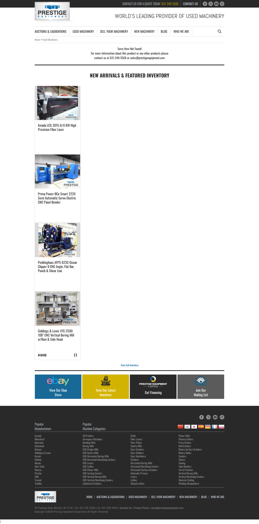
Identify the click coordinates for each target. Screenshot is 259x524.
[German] (208, 427)
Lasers (134, 477)
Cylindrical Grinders (92, 483)
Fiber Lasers (136, 439)
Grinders (135, 460)
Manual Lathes (137, 483)
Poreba (38, 473)
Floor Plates (136, 442)
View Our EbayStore (58, 392)
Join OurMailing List (201, 392)
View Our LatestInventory (106, 392)
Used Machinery (83, 31)
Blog (164, 31)
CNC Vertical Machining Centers (98, 480)
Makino (38, 460)
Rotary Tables (185, 453)
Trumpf (38, 480)
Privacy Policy (141, 508)
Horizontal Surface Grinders (144, 470)
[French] (214, 427)
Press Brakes (185, 442)
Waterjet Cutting (186, 480)
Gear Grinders (137, 449)
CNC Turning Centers (92, 473)
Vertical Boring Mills (188, 473)
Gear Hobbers (137, 453)
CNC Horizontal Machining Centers (99, 460)
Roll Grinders (185, 446)
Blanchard (39, 439)
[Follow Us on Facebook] (205, 4)
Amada (38, 436)
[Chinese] (180, 427)
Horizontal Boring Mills (141, 463)
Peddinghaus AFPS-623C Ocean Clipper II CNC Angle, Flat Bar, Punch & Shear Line (57, 266)
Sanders (182, 456)
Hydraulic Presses (139, 473)
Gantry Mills (136, 446)
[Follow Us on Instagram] (222, 4)
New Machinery (144, 31)
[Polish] (221, 427)
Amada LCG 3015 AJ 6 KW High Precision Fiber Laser (57, 127)
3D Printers (88, 436)
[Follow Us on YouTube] (216, 4)
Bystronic (39, 442)
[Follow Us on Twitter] (210, 4)
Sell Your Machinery (114, 31)
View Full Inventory (129, 365)
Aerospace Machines (92, 439)
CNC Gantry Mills (90, 453)
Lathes (134, 480)
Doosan (38, 449)
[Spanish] (201, 427)
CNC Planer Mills (90, 470)
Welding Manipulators (189, 483)
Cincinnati (39, 446)
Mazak (38, 463)
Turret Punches (186, 470)
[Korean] (187, 427)
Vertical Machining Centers (191, 477)
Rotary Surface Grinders (190, 449)
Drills (133, 436)
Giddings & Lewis (43, 453)
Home (37, 39)
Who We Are (181, 31)
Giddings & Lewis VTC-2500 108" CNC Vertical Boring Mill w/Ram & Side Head (56, 335)
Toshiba (38, 483)
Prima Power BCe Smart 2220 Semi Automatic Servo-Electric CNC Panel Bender (57, 198)
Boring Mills (88, 446)
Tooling (182, 463)
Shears (182, 460)
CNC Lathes (88, 466)
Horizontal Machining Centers (145, 466)
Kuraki (38, 456)
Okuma (38, 470)
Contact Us (190, 3)
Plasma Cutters (186, 439)
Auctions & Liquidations (50, 31)
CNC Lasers (88, 463)
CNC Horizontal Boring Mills (96, 456)
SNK (37, 477)
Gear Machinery (138, 456)
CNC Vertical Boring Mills (94, 477)
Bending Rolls (89, 442)
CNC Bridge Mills (90, 449)
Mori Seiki (39, 466)
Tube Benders (185, 466)
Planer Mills (184, 436)
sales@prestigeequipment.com (167, 508)
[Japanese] (194, 427)
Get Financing (153, 392)
